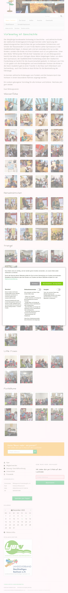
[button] (35, 283)
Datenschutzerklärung (11, 279)
